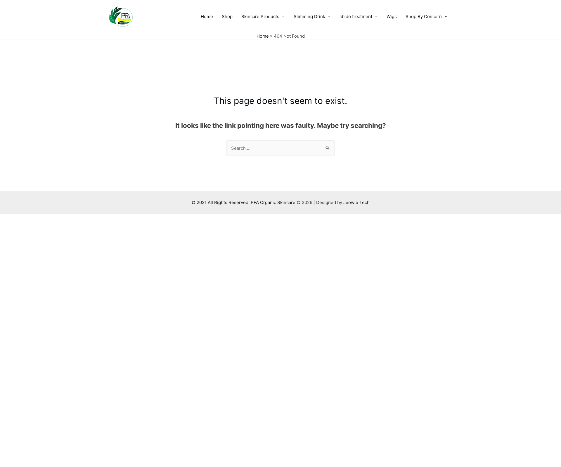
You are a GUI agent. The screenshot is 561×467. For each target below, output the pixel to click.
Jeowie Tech (356, 202)
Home (207, 16)
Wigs (392, 16)
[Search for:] (280, 148)
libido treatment (356, 16)
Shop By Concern (424, 16)
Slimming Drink (309, 16)
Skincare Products (260, 16)
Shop (227, 16)
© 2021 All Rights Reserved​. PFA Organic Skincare (244, 202)
